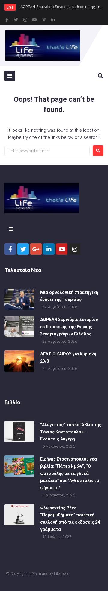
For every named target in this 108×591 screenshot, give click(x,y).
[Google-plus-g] (36, 249)
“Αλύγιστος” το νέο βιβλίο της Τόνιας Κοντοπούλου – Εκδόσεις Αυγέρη (70, 431)
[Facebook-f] (6, 20)
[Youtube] (34, 20)
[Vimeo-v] (44, 20)
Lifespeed (61, 574)
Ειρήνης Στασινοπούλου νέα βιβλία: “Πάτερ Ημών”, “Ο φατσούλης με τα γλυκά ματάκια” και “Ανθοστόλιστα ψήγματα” (69, 473)
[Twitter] (16, 20)
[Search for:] (47, 151)
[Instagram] (25, 20)
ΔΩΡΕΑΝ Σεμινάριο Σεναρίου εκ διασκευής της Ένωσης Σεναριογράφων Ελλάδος (69, 326)
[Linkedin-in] (53, 20)
